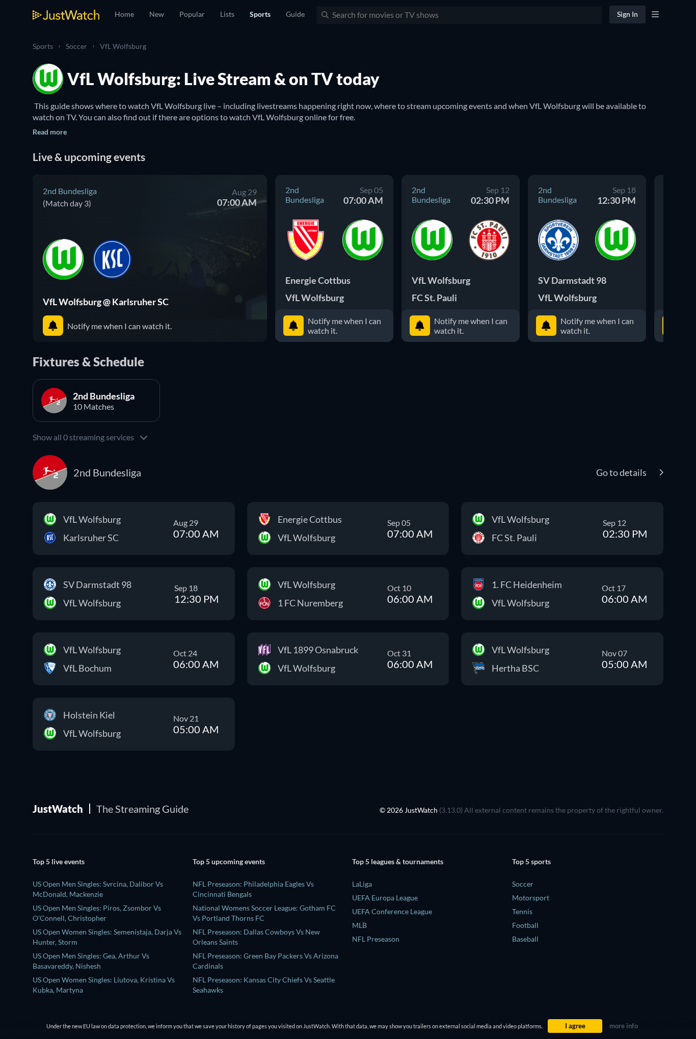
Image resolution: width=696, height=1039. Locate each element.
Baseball (525, 939)
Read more (50, 131)
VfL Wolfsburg (123, 46)
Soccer (76, 46)
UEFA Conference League (392, 911)
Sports (43, 46)
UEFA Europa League (385, 897)
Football (525, 925)
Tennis (522, 911)
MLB (359, 925)
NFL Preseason (375, 939)
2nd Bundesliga (70, 191)
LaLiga (362, 884)
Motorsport (530, 897)
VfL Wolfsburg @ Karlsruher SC (106, 301)
